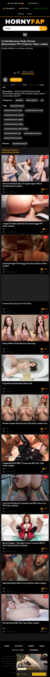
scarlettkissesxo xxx (12, 133)
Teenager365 (10, 8)
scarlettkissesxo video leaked (16, 129)
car (42, 100)
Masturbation (31, 100)
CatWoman (16, 80)
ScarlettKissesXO (20, 144)
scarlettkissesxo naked (13, 120)
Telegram (33, 650)
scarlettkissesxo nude (13, 110)
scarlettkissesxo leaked (13, 115)
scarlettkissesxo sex (32, 133)
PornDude (33, 3)
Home (6, 646)
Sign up (20, 14)
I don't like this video (18, 72)
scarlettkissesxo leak (34, 110)
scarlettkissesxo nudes (13, 124)
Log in (29, 14)
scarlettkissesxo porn (13, 138)
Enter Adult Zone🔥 (17, 3)
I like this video (14, 72)
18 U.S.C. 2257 (18, 650)
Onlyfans (19, 100)
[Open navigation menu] (25, 34)
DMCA (42, 646)
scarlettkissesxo (17, 106)
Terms (31, 646)
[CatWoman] (5, 80)
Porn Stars (25, 8)
